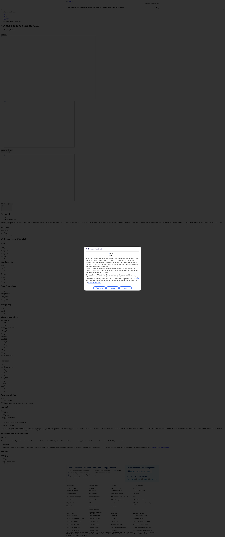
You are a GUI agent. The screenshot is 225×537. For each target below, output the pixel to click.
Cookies (136, 279)
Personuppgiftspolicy (94, 282)
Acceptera (99, 288)
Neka (125, 288)
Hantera (112, 288)
